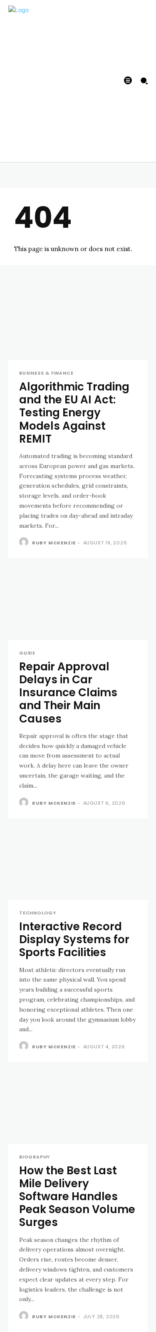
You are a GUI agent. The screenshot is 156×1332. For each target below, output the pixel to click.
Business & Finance (46, 373)
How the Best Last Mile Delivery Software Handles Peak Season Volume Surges (77, 1196)
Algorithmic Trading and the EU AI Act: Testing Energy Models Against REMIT (74, 412)
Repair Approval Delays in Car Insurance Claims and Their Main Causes (68, 692)
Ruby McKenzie (54, 542)
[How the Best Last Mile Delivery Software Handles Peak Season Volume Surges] (78, 1109)
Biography (34, 1157)
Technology (37, 913)
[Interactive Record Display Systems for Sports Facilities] (78, 865)
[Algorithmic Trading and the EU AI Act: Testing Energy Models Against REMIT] (78, 325)
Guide (27, 653)
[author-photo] (24, 542)
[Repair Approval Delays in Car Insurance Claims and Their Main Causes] (78, 605)
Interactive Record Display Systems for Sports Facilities (74, 939)
